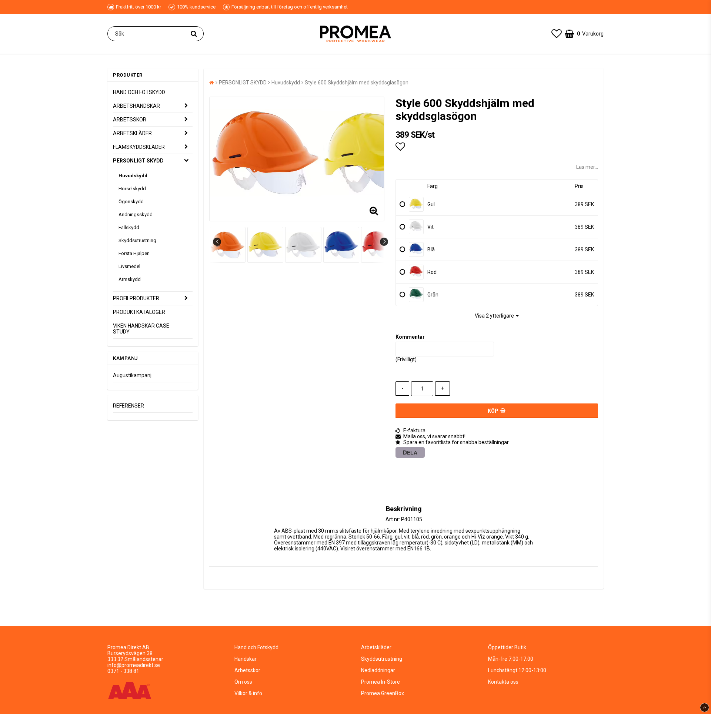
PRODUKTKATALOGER (139, 312)
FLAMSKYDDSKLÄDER (139, 147)
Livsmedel (129, 266)
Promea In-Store (380, 682)
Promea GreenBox (382, 693)
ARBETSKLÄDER (132, 133)
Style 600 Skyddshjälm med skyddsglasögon (356, 83)
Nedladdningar (378, 670)
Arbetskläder (376, 647)
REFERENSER (128, 406)
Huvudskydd (132, 175)
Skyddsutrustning (137, 240)
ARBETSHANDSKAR (136, 106)
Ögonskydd (131, 201)
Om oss (243, 682)
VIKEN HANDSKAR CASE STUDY (141, 329)
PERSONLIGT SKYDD (138, 161)
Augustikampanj (132, 375)
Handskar (245, 659)
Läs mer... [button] (587, 167)
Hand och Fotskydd (256, 647)
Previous (217, 242)
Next (384, 242)
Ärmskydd (129, 279)
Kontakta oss (503, 682)
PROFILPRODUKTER (136, 298)
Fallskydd (128, 227)
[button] (556, 34)
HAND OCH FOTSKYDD (139, 92)
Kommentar (410, 337)
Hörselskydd (132, 188)
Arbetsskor (247, 670)
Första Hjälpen (134, 253)
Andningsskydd (135, 214)
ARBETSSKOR (129, 120)
